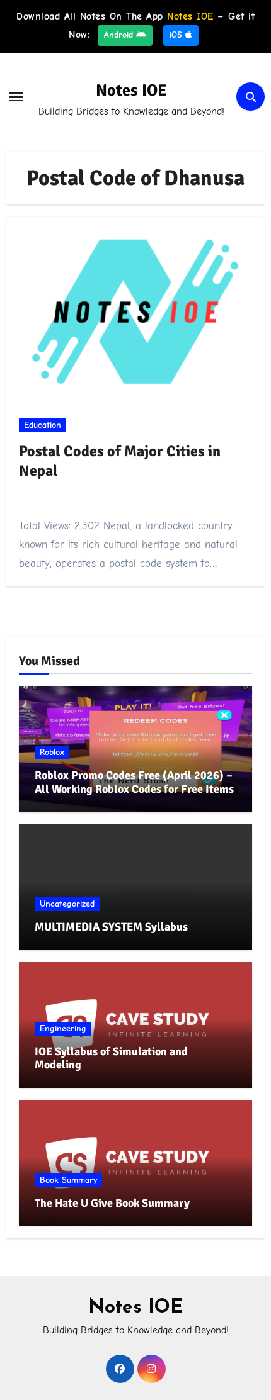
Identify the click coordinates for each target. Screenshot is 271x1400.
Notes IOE (131, 91)
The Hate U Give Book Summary (112, 1203)
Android (120, 35)
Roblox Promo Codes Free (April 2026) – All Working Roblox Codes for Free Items (134, 782)
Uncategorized (67, 904)
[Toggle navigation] (16, 96)
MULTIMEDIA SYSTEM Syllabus (111, 927)
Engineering (63, 1028)
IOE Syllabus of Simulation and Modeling (111, 1058)
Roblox (52, 752)
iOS (177, 35)
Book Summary (68, 1180)
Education (42, 425)
